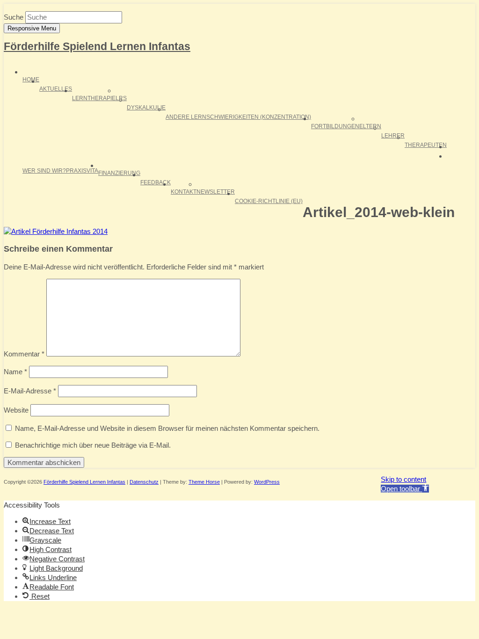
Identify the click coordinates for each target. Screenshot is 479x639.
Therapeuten (426, 145)
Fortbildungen (335, 126)
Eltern (370, 126)
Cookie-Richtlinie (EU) (269, 201)
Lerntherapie (94, 98)
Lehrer (393, 135)
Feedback (155, 182)
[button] (405, 489)
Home (30, 79)
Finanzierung (119, 173)
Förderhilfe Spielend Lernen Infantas (97, 46)
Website (16, 410)
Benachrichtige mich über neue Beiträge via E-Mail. (93, 445)
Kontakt (183, 192)
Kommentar (24, 354)
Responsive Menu (31, 28)
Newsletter (215, 192)
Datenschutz (144, 482)
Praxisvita (82, 170)
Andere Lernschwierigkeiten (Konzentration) (238, 117)
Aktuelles (55, 89)
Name (15, 372)
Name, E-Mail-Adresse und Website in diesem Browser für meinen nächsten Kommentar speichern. (167, 428)
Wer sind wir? (44, 170)
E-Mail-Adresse (30, 391)
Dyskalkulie (146, 107)
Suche (13, 17)
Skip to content (403, 479)
